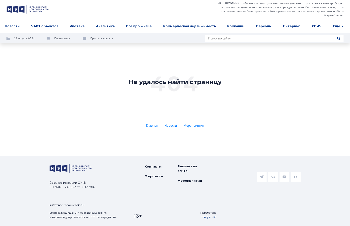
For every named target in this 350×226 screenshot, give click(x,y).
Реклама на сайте (187, 168)
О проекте (154, 176)
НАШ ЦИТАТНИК (228, 3)
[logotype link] (27, 9)
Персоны (264, 26)
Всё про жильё (139, 26)
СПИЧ (316, 26)
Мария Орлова (334, 15)
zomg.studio (208, 217)
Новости (12, 26)
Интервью (292, 26)
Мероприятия (194, 125)
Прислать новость (101, 38)
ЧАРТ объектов (44, 26)
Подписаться (62, 38)
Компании (235, 26)
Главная (152, 125)
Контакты (153, 166)
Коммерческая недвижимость (189, 26)
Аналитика (105, 26)
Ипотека (77, 26)
